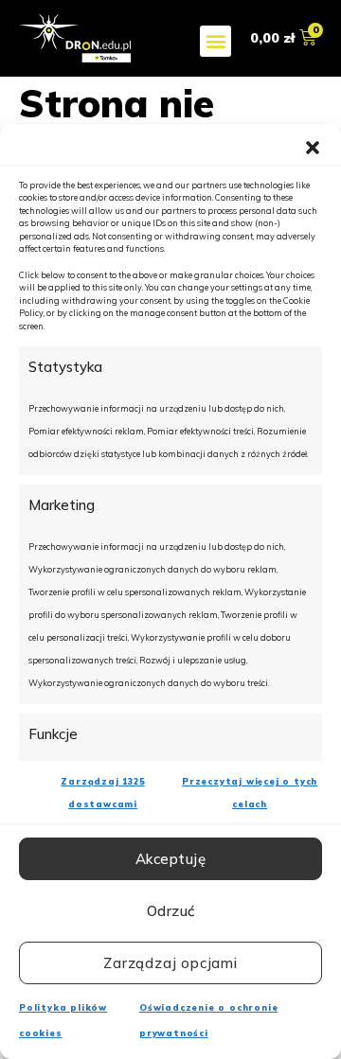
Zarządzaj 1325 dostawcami (102, 792)
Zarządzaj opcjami (170, 963)
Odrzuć (171, 911)
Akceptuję (170, 859)
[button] (312, 147)
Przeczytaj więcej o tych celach (249, 792)
